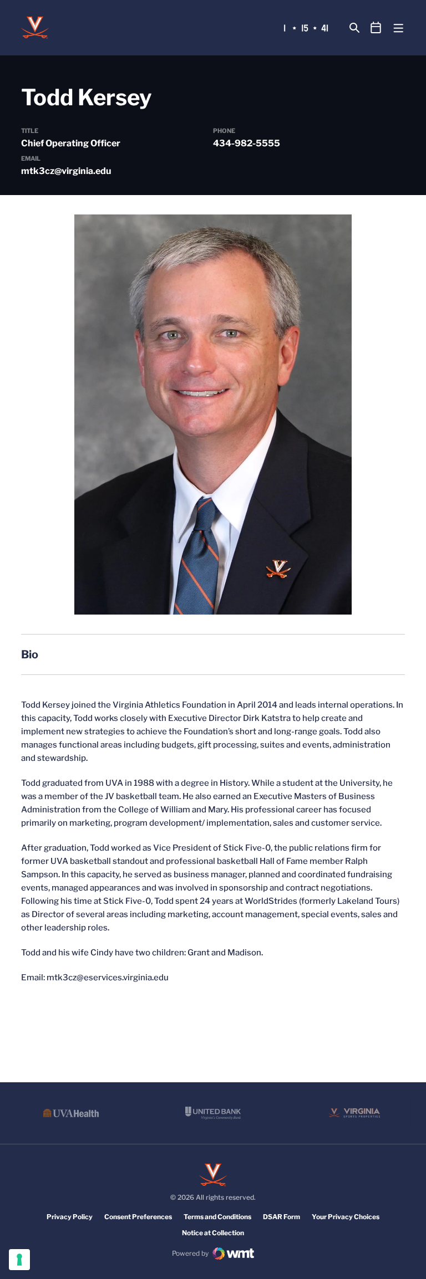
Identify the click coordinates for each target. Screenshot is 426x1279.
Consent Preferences (138, 1217)
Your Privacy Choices (345, 1217)
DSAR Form (281, 1217)
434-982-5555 (246, 143)
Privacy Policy (70, 1217)
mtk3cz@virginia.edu (66, 171)
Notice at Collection (213, 1233)
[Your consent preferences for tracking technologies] (19, 1259)
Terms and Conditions (217, 1217)
